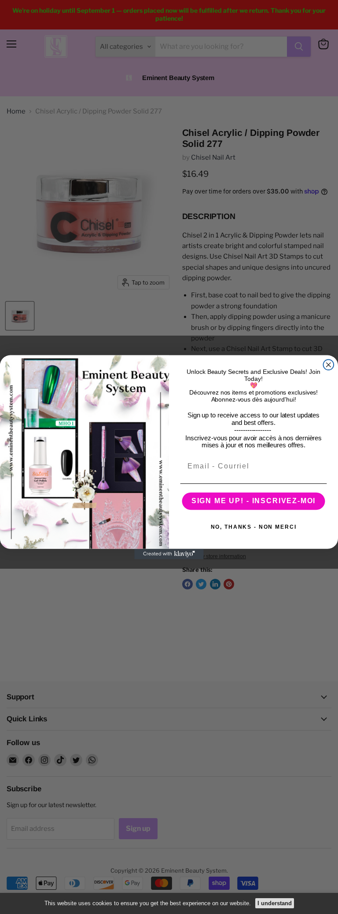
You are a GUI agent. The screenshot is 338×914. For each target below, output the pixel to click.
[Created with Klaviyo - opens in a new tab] (169, 553)
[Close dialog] (328, 364)
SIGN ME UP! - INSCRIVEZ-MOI (253, 501)
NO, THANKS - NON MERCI (254, 527)
